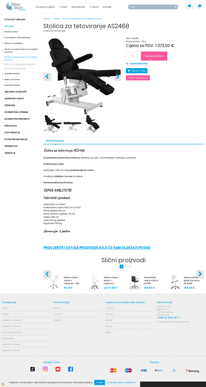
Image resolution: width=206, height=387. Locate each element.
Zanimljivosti (78, 6)
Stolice (57, 18)
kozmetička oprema (12, 332)
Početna (47, 18)
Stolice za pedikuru (14, 43)
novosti (57, 314)
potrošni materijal (11, 344)
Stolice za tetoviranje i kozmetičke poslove (21, 50)
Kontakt (107, 6)
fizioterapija (8, 338)
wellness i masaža (11, 326)
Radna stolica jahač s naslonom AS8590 (111, 282)
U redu (99, 382)
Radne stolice (11, 31)
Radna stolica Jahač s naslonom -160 (71, 280)
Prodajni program (45, 6)
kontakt (57, 320)
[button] (117, 77)
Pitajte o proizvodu (138, 77)
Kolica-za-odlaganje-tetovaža (20, 64)
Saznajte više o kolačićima (122, 382)
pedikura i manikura (12, 320)
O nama (93, 6)
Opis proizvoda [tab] (55, 140)
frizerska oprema (10, 350)
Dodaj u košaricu (154, 56)
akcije (57, 308)
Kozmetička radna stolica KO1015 (151, 280)
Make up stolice (12, 79)
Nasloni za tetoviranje (15, 68)
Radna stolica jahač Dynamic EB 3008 (192, 280)
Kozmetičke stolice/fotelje (17, 37)
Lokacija (109, 314)
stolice (5, 314)
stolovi (5, 308)
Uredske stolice (12, 73)
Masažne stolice (12, 85)
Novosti (109, 326)
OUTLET (63, 6)
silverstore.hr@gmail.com (176, 321)
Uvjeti (108, 332)
